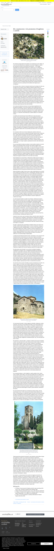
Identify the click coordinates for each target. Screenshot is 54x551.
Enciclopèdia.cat (38, 523)
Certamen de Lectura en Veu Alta (24, 525)
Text (22, 523)
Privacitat (3, 532)
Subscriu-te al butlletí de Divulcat (37, 0)
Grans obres (31, 526)
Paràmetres (33, 543)
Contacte (8, 2)
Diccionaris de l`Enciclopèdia (17, 524)
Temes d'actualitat (43, 4)
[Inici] (6, 4)
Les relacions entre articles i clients (22, 499)
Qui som (2, 2)
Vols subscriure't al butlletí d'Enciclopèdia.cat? (35, 514)
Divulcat (40, 2)
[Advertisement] (40, 14)
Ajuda (11, 2)
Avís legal (3, 531)
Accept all (46, 543)
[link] (4, 29)
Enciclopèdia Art (31, 524)
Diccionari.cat (44, 2)
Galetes (7, 531)
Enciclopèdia (17, 525)
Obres (49, 4)
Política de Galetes (6, 548)
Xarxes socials (8, 532)
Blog (5, 2)
